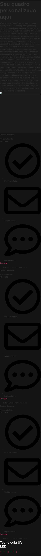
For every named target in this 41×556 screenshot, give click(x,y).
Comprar (3, 263)
